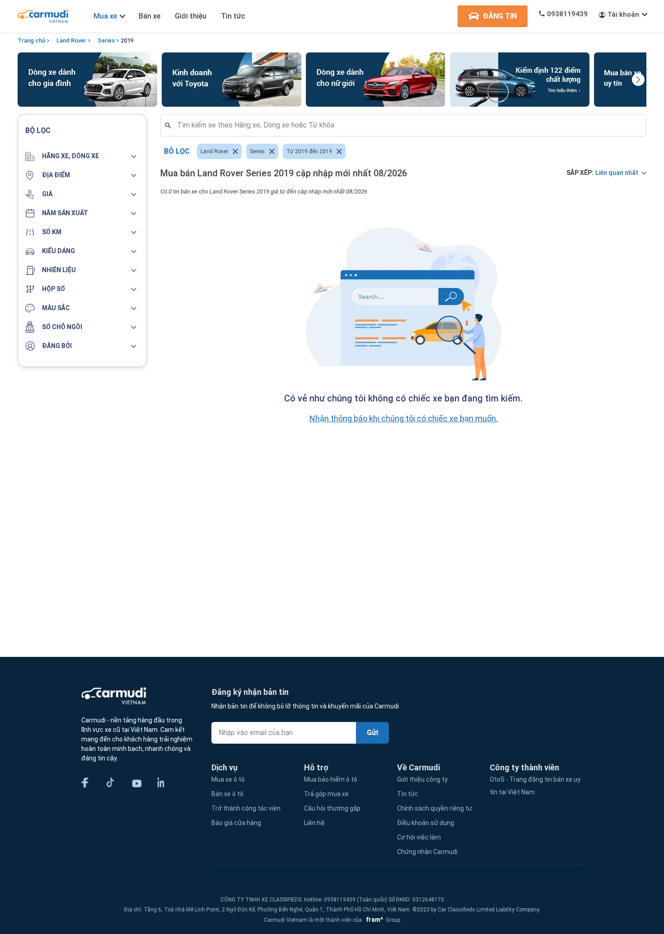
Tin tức (233, 16)
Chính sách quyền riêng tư (434, 808)
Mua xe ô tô (228, 779)
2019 (127, 40)
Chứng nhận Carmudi (427, 851)
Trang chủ (31, 40)
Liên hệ (314, 822)
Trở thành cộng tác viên (246, 808)
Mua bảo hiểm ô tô (330, 779)
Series (106, 40)
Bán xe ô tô (227, 793)
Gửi (372, 732)
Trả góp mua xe (326, 793)
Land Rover (71, 40)
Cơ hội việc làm (419, 837)
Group (381, 920)
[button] (82, 156)
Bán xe (149, 16)
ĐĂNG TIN (500, 16)
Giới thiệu (190, 16)
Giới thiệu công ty (422, 779)
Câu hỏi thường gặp (332, 808)
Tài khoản (623, 14)
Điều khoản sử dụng (425, 822)
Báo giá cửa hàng (236, 822)
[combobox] (407, 125)
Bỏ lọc (177, 151)
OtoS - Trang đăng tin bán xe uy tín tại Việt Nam (535, 786)
